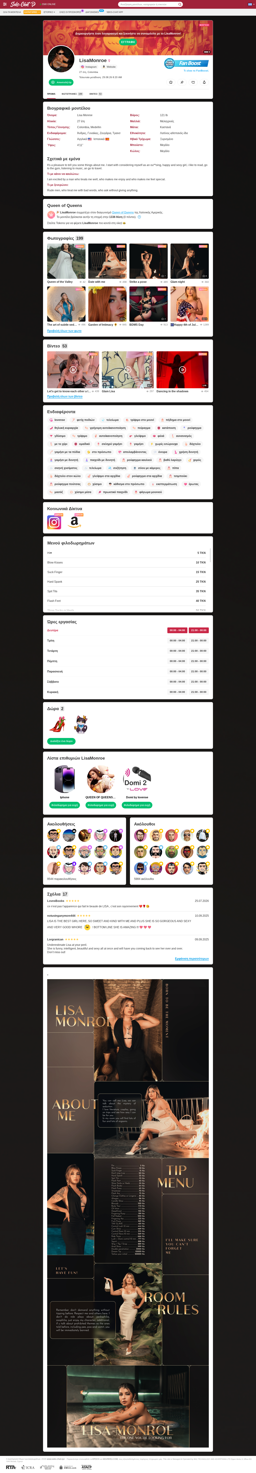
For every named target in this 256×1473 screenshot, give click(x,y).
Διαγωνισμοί (92, 12)
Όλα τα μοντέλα (12, 12)
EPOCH (95, 1459)
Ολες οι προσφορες (70, 12)
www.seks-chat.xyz (56, 1459)
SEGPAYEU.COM (110, 1459)
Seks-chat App (115, 12)
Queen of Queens (123, 212)
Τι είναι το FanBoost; (196, 70)
